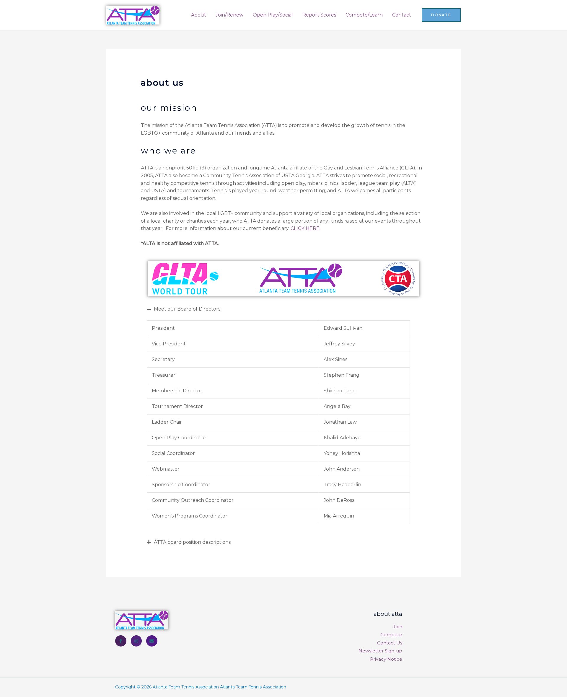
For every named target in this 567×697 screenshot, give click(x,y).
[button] (441, 15)
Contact (401, 15)
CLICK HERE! (305, 228)
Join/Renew (229, 15)
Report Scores (319, 15)
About (198, 15)
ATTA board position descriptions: (193, 542)
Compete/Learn (364, 15)
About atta (388, 614)
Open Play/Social (273, 15)
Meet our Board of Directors (187, 309)
